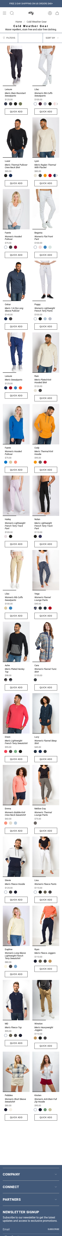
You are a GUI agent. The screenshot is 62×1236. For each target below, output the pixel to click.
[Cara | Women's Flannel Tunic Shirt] (45, 642)
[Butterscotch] (45, 175)
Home (19, 21)
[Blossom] (40, 247)
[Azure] (5, 462)
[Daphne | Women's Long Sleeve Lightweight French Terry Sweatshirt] (16, 926)
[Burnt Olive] (45, 892)
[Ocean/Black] (10, 679)
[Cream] (10, 823)
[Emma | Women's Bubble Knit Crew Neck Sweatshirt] (16, 785)
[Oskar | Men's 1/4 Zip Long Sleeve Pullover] (16, 281)
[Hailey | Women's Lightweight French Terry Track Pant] (16, 496)
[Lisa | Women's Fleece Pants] (45, 857)
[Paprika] (20, 387)
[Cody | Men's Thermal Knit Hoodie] (45, 424)
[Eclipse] (40, 536)
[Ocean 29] (35, 608)
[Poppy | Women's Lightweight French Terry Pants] (45, 281)
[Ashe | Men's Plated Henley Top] (16, 642)
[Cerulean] (15, 823)
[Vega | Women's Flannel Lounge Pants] (45, 570)
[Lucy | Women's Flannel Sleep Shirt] (45, 713)
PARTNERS (12, 1199)
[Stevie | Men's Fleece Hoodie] (16, 857)
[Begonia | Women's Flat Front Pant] (45, 209)
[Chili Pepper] (49, 175)
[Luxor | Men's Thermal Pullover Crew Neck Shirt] (16, 137)
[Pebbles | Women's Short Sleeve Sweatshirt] (16, 1072)
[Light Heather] (45, 103)
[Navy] (5, 103)
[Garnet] (10, 387)
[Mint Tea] (49, 247)
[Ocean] (10, 175)
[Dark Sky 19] (45, 608)
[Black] (15, 103)
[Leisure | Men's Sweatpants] (16, 352)
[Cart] (57, 13)
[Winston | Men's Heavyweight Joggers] (45, 1000)
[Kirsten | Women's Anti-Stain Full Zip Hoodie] (45, 1072)
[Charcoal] (10, 103)
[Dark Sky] (40, 608)
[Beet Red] (15, 247)
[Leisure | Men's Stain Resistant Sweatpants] (16, 66)
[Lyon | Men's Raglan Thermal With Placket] (45, 137)
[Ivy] (15, 751)
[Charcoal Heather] (40, 462)
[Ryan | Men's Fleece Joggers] (45, 926)
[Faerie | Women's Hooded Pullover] (16, 209)
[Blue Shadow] (15, 966)
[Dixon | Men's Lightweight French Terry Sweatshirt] (16, 713)
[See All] (58, 104)
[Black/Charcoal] (5, 679)
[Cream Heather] (35, 175)
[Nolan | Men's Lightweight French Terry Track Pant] (45, 496)
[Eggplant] (40, 103)
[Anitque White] (10, 1109)
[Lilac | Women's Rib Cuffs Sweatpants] (45, 66)
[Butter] (49, 1109)
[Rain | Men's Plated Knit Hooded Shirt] (45, 352)
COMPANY (11, 1174)
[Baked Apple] (5, 751)
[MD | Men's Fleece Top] (16, 1000)
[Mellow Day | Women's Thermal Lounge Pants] (45, 785)
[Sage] (10, 462)
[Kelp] (49, 961)
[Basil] (45, 1109)
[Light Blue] (45, 318)
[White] (35, 103)
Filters (10, 37)
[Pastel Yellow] (5, 966)
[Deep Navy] (15, 892)
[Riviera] (45, 247)
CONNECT (11, 1187)
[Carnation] (15, 462)
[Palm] (20, 103)
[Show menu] (4, 13)
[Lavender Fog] (5, 536)
